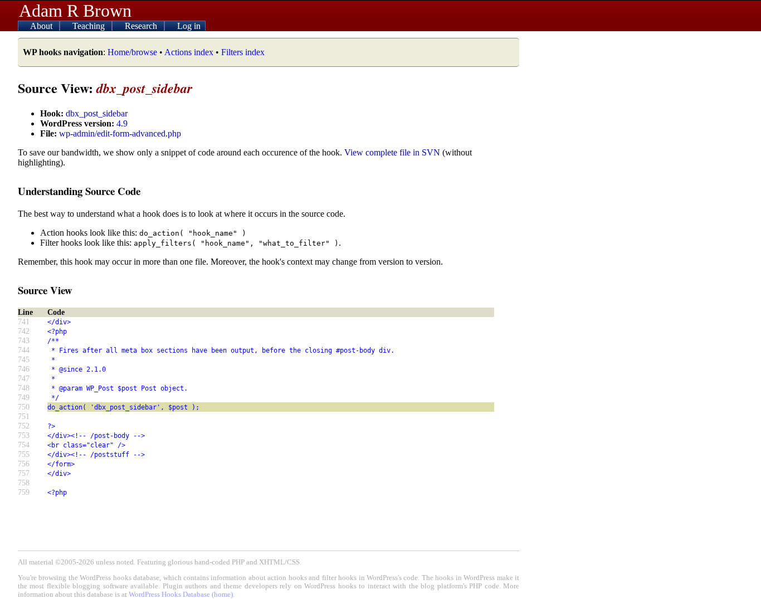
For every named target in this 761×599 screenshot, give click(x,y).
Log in (189, 26)
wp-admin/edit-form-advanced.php (120, 133)
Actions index (188, 52)
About (42, 26)
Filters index (243, 52)
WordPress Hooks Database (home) (181, 594)
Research (142, 26)
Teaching (89, 26)
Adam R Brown (75, 11)
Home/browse (132, 52)
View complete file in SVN (392, 152)
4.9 (122, 123)
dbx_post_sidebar (97, 113)
